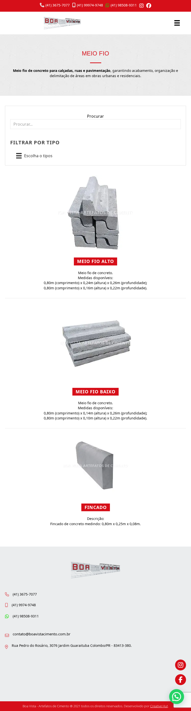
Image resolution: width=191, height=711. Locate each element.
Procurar (95, 116)
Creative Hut (159, 706)
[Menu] (177, 23)
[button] (176, 696)
